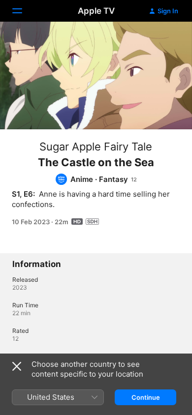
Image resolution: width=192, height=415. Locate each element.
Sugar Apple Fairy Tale (95, 146)
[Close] (16, 366)
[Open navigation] (23, 11)
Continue (145, 397)
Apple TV (96, 11)
